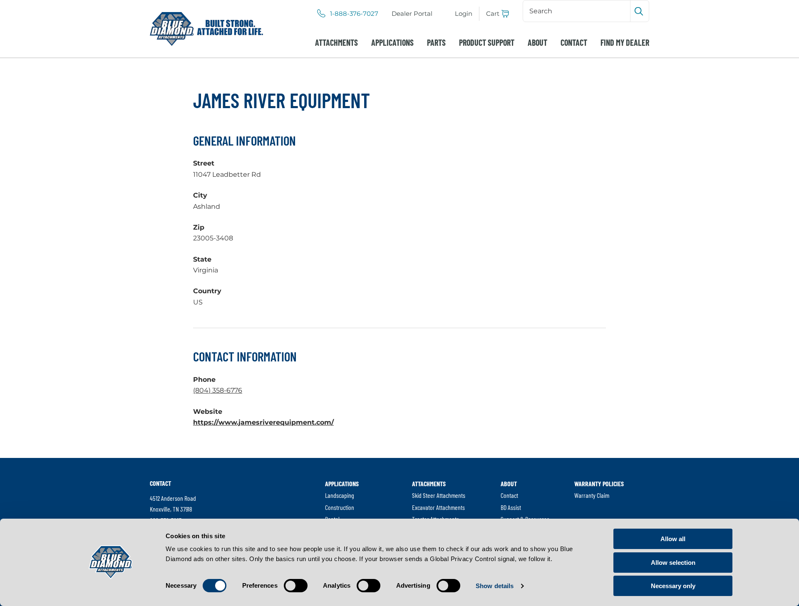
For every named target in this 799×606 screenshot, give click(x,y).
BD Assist (511, 507)
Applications (392, 42)
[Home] (206, 28)
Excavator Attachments (438, 507)
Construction (339, 507)
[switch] (296, 585)
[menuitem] (412, 14)
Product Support (486, 42)
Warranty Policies (599, 483)
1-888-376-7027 (354, 13)
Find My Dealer (624, 42)
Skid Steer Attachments (438, 495)
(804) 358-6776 (217, 390)
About (537, 42)
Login (463, 13)
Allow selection (673, 562)
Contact (574, 42)
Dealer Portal (412, 13)
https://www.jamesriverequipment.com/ (263, 422)
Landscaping (339, 495)
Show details (495, 585)
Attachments (336, 42)
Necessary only (673, 585)
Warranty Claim (591, 495)
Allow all (672, 538)
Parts (436, 42)
